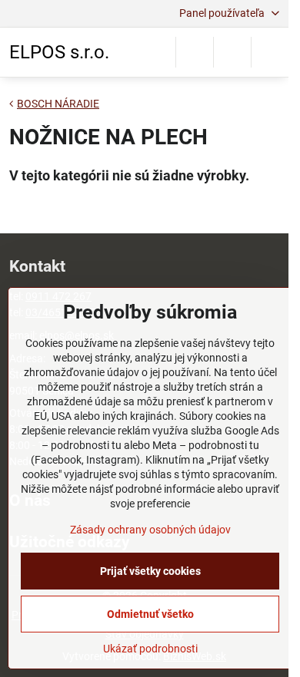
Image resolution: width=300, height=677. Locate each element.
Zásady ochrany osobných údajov (150, 529)
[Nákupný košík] (232, 52)
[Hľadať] (194, 52)
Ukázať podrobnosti (150, 648)
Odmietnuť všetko (150, 614)
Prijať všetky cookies (150, 571)
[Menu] (270, 52)
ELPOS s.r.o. (59, 52)
